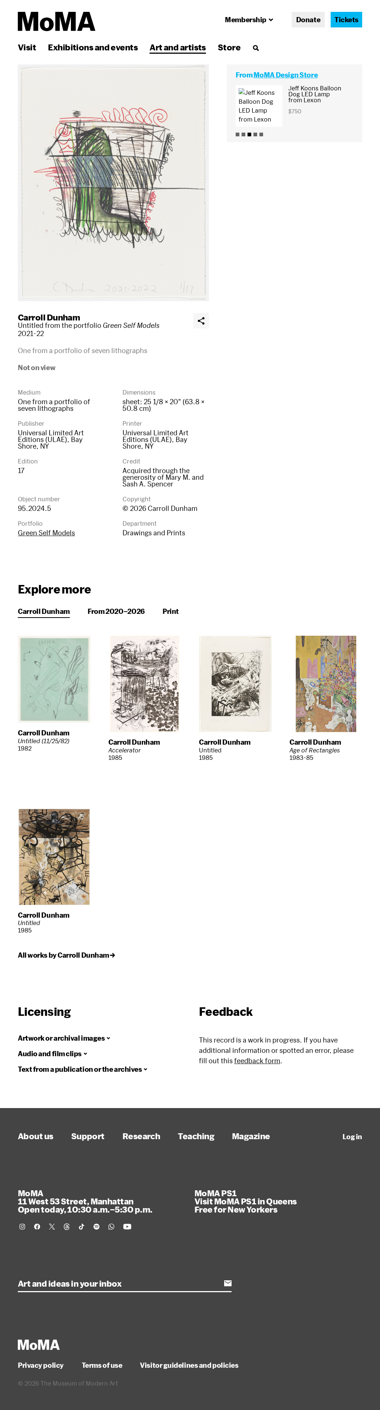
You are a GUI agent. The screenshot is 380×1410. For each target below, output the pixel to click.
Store (229, 47)
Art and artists (178, 47)
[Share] (201, 321)
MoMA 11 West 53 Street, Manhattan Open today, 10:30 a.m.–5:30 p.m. (85, 1201)
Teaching (196, 1136)
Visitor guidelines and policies (189, 1365)
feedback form (257, 1061)
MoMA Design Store (285, 75)
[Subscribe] (228, 1283)
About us (35, 1136)
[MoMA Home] (56, 21)
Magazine (251, 1136)
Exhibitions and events (93, 47)
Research (141, 1136)
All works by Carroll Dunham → (66, 955)
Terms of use (102, 1365)
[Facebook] (37, 1226)
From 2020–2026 (116, 611)
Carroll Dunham (49, 317)
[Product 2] (243, 134)
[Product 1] (237, 134)
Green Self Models (46, 533)
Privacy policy (41, 1365)
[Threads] (66, 1226)
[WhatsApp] (111, 1226)
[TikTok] (81, 1226)
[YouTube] (127, 1226)
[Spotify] (96, 1226)
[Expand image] (113, 182)
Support (88, 1136)
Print (171, 611)
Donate (308, 20)
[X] (52, 1226)
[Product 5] (261, 134)
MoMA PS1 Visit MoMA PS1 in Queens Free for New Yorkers (245, 1201)
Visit (27, 47)
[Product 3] (249, 134)
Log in (352, 1136)
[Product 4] (255, 134)
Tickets (346, 20)
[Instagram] (22, 1226)
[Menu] (255, 48)
